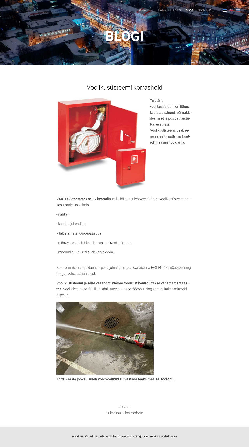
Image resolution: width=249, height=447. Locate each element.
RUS (238, 10)
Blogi (190, 10)
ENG (231, 10)
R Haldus (146, 10)
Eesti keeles (225, 10)
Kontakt (206, 10)
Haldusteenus (169, 10)
